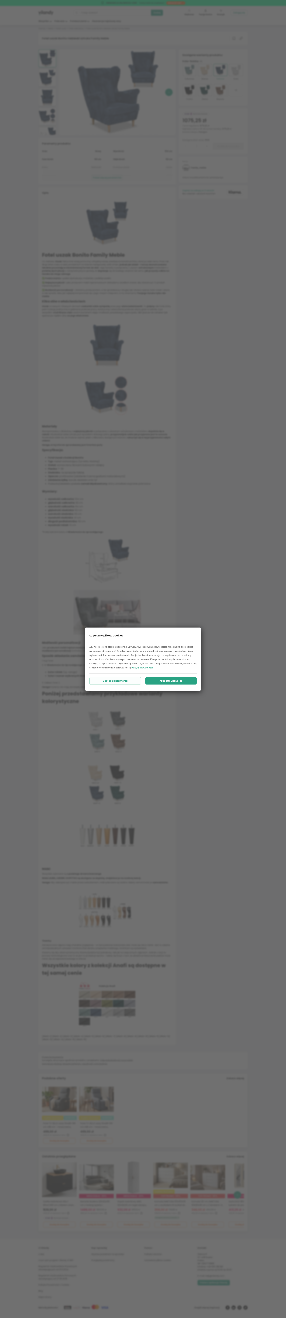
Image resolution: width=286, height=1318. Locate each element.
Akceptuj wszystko (171, 681)
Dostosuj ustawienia (115, 681)
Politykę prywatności (142, 667)
